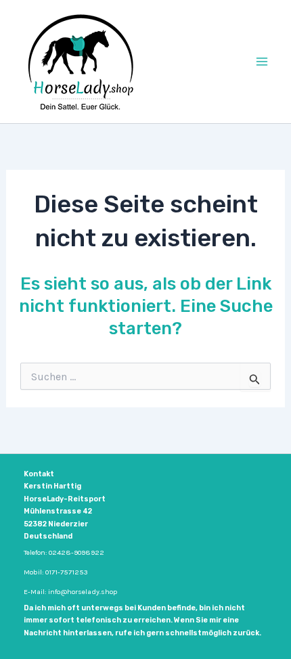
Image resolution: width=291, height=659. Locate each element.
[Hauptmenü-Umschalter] (262, 61)
